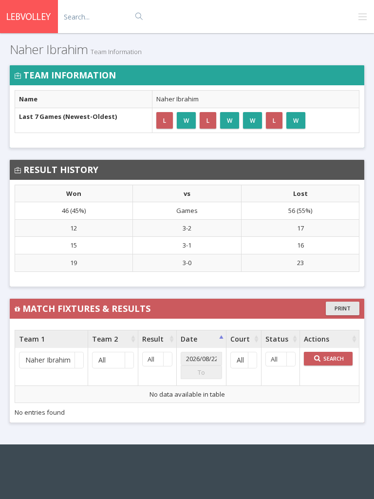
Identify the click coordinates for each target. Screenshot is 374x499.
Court (240, 339)
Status (276, 339)
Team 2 (105, 339)
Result (153, 339)
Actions (316, 339)
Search (333, 358)
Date (189, 339)
